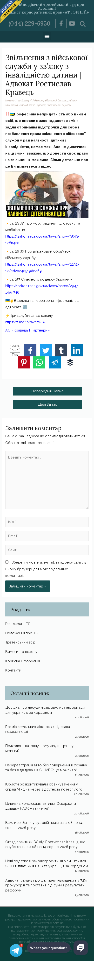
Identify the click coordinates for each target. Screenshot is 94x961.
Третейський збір (20, 642)
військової (51, 100)
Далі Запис (47, 404)
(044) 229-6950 (29, 23)
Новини (9, 100)
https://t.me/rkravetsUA (25, 322)
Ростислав (53, 105)
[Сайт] (46, 551)
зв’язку (72, 100)
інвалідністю (27, 105)
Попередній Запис (47, 391)
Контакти (13, 670)
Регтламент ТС (17, 624)
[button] (47, 36)
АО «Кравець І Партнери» (27, 330)
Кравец (41, 105)
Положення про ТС (21, 633)
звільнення (11, 105)
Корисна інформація (22, 661)
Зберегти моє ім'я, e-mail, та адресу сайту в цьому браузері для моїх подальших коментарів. (45, 568)
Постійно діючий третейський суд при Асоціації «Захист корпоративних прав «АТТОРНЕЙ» (47, 8)
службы (66, 105)
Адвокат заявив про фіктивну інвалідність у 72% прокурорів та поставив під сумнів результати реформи (46, 885)
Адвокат (38, 100)
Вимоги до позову (21, 652)
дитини (62, 100)
